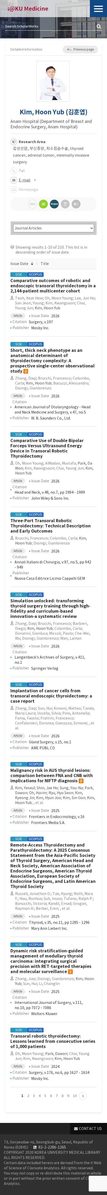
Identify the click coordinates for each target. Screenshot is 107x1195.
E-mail (24, 180)
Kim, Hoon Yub (47, 308)
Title (45, 263)
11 (82, 1096)
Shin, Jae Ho (47, 788)
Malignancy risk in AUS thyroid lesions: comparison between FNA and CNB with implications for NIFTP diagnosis (51, 776)
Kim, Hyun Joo (48, 797)
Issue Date (19, 263)
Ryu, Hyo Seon (61, 793)
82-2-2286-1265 (52, 1147)
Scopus (54, 204)
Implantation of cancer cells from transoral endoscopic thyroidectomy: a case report (51, 696)
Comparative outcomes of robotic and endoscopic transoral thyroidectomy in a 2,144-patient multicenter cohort (53, 286)
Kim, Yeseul (25, 788)
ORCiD (43, 204)
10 (75, 1096)
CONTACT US (90, 1128)
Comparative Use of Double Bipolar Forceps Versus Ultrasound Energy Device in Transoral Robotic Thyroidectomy (47, 448)
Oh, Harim (38, 793)
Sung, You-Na (71, 788)
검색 (99, 26)
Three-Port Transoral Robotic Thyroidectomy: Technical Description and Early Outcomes (50, 526)
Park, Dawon (56, 1053)
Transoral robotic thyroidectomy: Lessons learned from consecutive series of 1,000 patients (52, 1041)
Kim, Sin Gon (74, 797)
